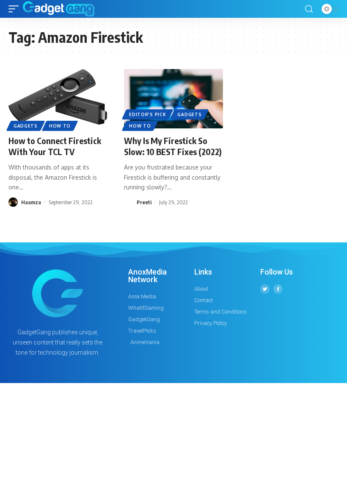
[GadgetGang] (58, 9)
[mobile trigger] (15, 9)
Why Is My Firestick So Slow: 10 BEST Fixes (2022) (173, 146)
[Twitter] (265, 289)
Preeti (144, 202)
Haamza (31, 202)
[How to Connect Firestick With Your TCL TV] (57, 98)
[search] (309, 9)
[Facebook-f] (278, 289)
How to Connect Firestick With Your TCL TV (54, 146)
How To (60, 125)
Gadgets (26, 125)
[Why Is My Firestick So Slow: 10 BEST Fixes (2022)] (173, 98)
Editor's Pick (147, 114)
